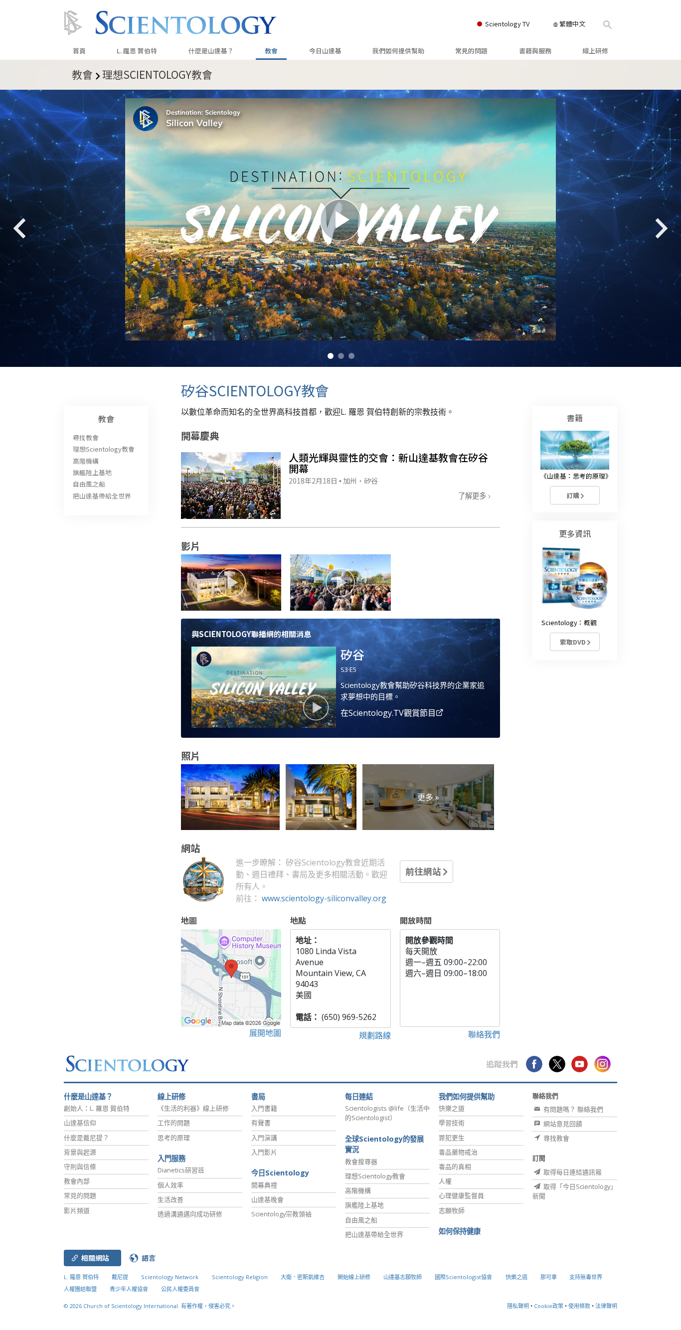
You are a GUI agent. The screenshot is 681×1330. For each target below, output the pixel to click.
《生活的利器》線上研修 (193, 1108)
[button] (331, 356)
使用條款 (579, 1306)
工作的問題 (174, 1122)
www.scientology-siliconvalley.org (324, 898)
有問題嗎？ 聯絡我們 (572, 1109)
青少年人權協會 (129, 1289)
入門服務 (171, 1158)
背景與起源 (80, 1152)
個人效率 (170, 1184)
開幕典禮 (264, 1184)
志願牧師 (452, 1210)
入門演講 (264, 1137)
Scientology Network (169, 1277)
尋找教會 (86, 437)
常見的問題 (471, 50)
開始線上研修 (354, 1277)
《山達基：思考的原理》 (576, 476)
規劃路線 (375, 1035)
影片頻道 (77, 1210)
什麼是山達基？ (211, 50)
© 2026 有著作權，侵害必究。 (150, 1306)
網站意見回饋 (562, 1123)
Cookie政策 (548, 1306)
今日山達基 (325, 50)
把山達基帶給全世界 (102, 495)
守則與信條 (80, 1166)
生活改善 (170, 1199)
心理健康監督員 (461, 1195)
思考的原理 (174, 1137)
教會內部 (77, 1180)
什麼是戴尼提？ (86, 1137)
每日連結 (359, 1096)
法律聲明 (606, 1306)
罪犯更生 (452, 1137)
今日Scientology (280, 1172)
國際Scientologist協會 (463, 1277)
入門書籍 (264, 1108)
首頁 (79, 50)
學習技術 (452, 1122)
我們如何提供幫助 (398, 50)
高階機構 (86, 461)
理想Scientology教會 (104, 449)
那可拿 (549, 1277)
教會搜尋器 (361, 1161)
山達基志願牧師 (402, 1277)
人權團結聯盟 (80, 1289)
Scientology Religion (240, 1277)
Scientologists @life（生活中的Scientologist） (387, 1113)
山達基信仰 (80, 1122)
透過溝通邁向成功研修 (190, 1213)
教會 (271, 50)
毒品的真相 (455, 1166)
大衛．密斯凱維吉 (303, 1277)
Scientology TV (507, 23)
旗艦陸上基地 (92, 472)
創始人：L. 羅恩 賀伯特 (97, 1108)
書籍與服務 (535, 50)
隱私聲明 (518, 1306)
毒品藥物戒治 (458, 1152)
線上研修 (595, 50)
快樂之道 (452, 1108)
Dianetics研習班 (181, 1169)
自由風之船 (89, 484)
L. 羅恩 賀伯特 (137, 50)
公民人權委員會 (180, 1289)
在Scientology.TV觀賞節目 (388, 712)
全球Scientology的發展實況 (384, 1144)
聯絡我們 (484, 1034)
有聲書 (261, 1122)
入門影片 (264, 1152)
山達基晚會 (267, 1199)
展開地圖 (265, 1032)
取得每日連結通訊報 (572, 1171)
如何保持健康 (460, 1231)
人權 (445, 1180)
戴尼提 (120, 1277)
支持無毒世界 (585, 1277)
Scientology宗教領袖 (281, 1213)
